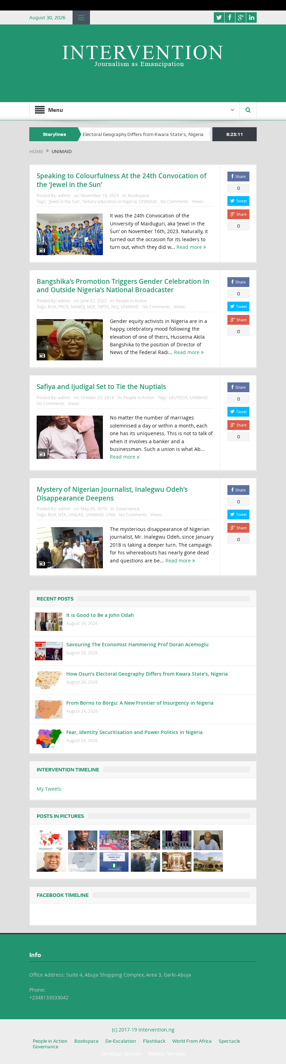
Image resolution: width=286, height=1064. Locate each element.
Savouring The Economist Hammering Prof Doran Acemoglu (137, 644)
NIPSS (103, 306)
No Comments (174, 201)
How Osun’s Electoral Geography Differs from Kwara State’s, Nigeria (112, 134)
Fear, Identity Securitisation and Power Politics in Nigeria (134, 732)
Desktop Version (121, 1053)
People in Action (131, 300)
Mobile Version (167, 1053)
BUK (52, 306)
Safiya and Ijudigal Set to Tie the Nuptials (101, 386)
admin (64, 195)
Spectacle (229, 1041)
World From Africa (192, 1041)
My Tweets (49, 788)
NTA (62, 514)
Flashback (154, 1041)
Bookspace (138, 195)
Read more (189, 247)
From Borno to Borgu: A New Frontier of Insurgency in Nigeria (139, 702)
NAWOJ (78, 306)
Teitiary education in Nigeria (109, 201)
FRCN (63, 306)
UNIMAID (148, 201)
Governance (128, 508)
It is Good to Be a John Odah (100, 615)
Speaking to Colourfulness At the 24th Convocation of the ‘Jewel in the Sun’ (121, 180)
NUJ (115, 306)
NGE (91, 306)
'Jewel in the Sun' (64, 201)
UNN (110, 514)
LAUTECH (178, 397)
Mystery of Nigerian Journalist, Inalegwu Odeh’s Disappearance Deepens (112, 494)
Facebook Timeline (63, 895)
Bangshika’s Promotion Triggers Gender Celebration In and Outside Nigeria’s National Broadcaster (123, 286)
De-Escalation (120, 1041)
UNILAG (76, 514)
